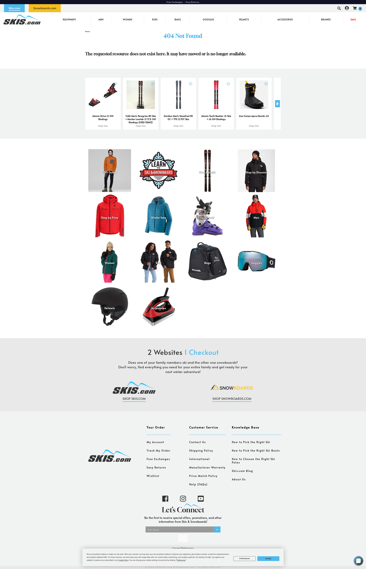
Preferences (244, 559)
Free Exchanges (158, 459)
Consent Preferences (183, 548)
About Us (239, 479)
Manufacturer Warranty (207, 467)
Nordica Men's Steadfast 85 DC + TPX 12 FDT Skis (178, 117)
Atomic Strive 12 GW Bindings (103, 117)
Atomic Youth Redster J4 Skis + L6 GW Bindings (216, 117)
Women (127, 19)
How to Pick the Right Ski (251, 442)
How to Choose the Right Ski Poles (253, 460)
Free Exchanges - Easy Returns (183, 2)
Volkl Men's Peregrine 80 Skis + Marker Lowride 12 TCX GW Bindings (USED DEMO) (140, 119)
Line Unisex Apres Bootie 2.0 (254, 115)
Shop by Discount (256, 172)
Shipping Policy (201, 450)
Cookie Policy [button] (123, 560)
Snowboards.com (44, 8)
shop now (103, 125)
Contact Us (197, 442)
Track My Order (158, 450)
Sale (353, 19)
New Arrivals (207, 172)
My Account (155, 442)
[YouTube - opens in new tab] (201, 498)
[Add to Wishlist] (115, 82)
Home (87, 31)
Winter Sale (158, 217)
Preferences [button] (181, 560)
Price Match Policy (203, 476)
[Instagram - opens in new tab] (183, 498)
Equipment (69, 19)
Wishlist (153, 476)
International (199, 459)
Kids (155, 19)
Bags (178, 19)
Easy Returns (156, 467)
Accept (268, 559)
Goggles (208, 19)
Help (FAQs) (198, 484)
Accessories (285, 19)
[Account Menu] (347, 8)
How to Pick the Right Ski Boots (256, 450)
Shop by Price (109, 217)
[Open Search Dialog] (339, 8)
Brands (326, 19)
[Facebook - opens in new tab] (165, 498)
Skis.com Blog (242, 471)
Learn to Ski (158, 172)
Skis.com (14, 8)
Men (101, 19)
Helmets (244, 19)
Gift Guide (109, 172)
